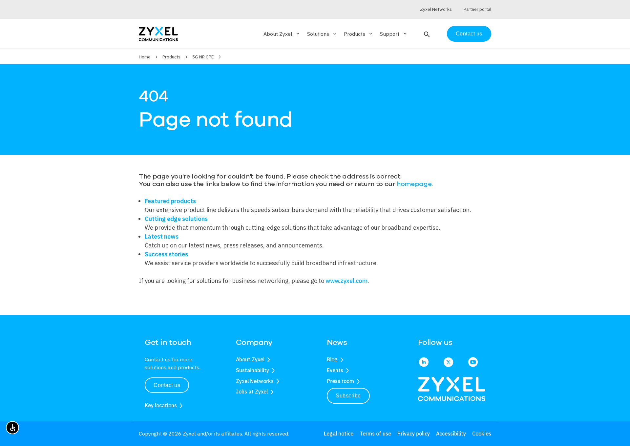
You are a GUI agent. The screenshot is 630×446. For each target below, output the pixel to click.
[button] (426, 34)
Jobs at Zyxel (252, 391)
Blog (332, 359)
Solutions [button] (322, 34)
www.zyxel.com (347, 281)
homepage (414, 184)
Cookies (481, 433)
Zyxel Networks (255, 381)
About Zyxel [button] (282, 34)
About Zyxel (250, 359)
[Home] (158, 33)
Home (145, 57)
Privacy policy (413, 433)
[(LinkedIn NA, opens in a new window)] (424, 362)
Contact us (469, 33)
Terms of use (375, 433)
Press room (340, 381)
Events (335, 370)
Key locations (161, 405)
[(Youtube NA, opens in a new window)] (473, 362)
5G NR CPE (203, 57)
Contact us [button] (167, 385)
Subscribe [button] (348, 395)
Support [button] (394, 34)
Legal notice (338, 433)
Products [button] (358, 34)
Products (171, 57)
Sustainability (252, 370)
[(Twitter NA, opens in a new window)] (448, 362)
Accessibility (451, 433)
